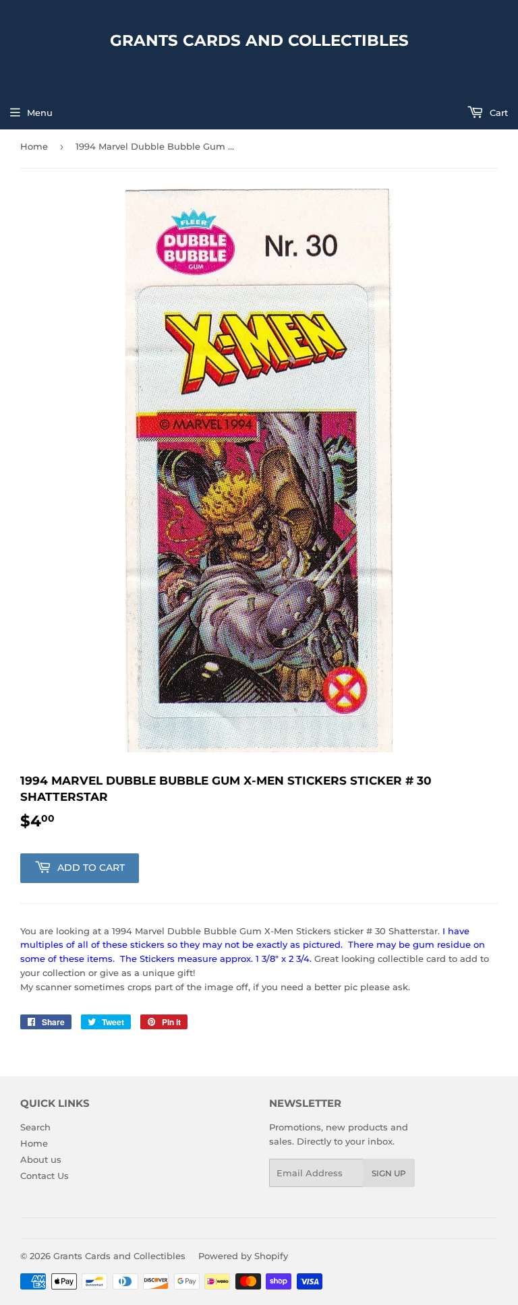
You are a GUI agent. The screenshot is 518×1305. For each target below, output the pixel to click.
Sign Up (389, 1173)
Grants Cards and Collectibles (259, 40)
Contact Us (44, 1175)
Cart (497, 112)
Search (35, 1127)
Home (34, 146)
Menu (40, 112)
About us (40, 1159)
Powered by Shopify (243, 1255)
